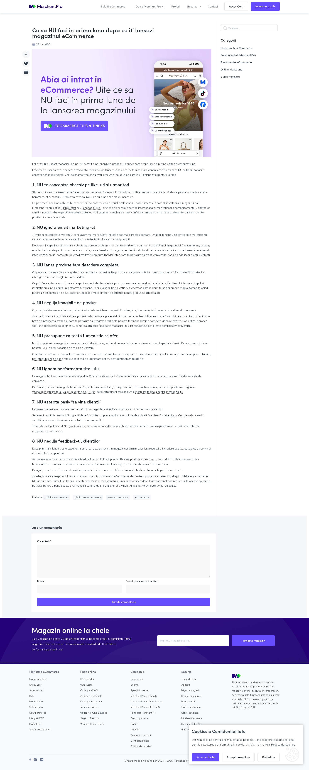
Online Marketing (231, 70)
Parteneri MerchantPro (143, 713)
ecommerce (142, 497)
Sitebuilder (35, 684)
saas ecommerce (118, 497)
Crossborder (87, 679)
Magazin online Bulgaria (93, 713)
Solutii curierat (37, 713)
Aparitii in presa (139, 690)
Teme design (188, 679)
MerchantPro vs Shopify (144, 696)
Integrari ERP (36, 718)
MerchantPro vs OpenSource (147, 701)
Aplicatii (185, 684)
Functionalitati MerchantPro (238, 55)
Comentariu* (44, 541)
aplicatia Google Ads (180, 415)
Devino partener (140, 718)
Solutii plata (36, 707)
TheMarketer (112, 255)
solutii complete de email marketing (71, 255)
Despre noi (137, 679)
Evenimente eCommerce (236, 62)
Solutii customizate (39, 729)
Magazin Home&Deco (92, 724)
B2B (31, 696)
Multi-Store (86, 684)
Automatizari (36, 690)
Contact (135, 729)
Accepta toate (205, 757)
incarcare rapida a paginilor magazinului (159, 392)
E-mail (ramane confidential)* (142, 581)
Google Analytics (74, 426)
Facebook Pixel (91, 208)
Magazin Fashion (89, 718)
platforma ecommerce (88, 497)
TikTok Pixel (68, 208)
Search (225, 28)
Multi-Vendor (36, 701)
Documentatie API (191, 724)
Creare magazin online (139, 761)
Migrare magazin (190, 690)
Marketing (34, 724)
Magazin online (37, 679)
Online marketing (191, 707)
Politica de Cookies (283, 745)
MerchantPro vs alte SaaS (145, 707)
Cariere (135, 724)
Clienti (134, 684)
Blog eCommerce (191, 696)
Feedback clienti (154, 459)
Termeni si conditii (141, 735)
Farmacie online (89, 707)
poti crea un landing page (47, 359)
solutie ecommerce (56, 497)
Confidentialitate (140, 741)
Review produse (130, 459)
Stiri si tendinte (230, 77)
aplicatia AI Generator (128, 288)
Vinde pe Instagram (91, 701)
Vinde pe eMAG (89, 690)
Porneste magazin (253, 640)
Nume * (41, 581)
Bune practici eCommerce (236, 48)
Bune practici (188, 701)
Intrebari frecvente (191, 718)
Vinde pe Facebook (91, 696)
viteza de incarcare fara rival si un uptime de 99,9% (63, 392)
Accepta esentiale (238, 757)
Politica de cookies (141, 746)
